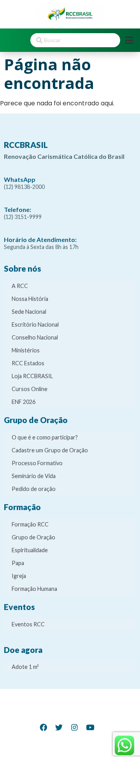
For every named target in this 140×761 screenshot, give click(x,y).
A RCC (20, 286)
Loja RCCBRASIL (32, 376)
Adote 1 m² (25, 666)
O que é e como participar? (45, 437)
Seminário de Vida (34, 476)
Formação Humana (34, 588)
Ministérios (26, 350)
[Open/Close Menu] (129, 40)
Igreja (19, 576)
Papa (18, 563)
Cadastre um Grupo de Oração (50, 450)
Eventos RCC (28, 624)
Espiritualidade (30, 550)
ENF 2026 (23, 401)
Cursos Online (29, 389)
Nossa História (30, 298)
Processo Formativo (37, 463)
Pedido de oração (34, 488)
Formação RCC (30, 524)
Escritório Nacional (35, 324)
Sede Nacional (29, 311)
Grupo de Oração (33, 537)
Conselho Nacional (35, 337)
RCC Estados (28, 363)
